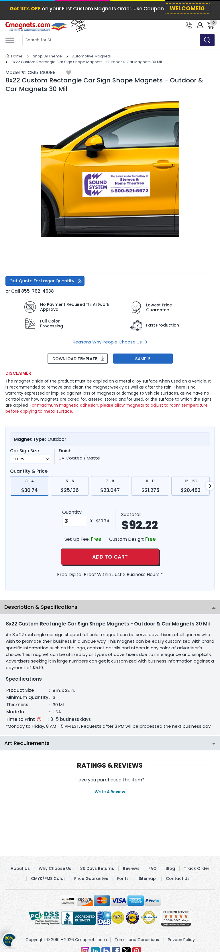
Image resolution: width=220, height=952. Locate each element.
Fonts (123, 878)
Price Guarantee (91, 878)
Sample (142, 359)
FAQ (152, 868)
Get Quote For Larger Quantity (41, 281)
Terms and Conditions (137, 940)
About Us (20, 868)
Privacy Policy (181, 940)
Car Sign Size (24, 451)
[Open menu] (9, 40)
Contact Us (178, 878)
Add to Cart (110, 556)
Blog (170, 868)
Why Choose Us (55, 868)
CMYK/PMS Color (48, 878)
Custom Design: (127, 539)
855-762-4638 (37, 291)
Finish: (66, 451)
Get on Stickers (9, 937)
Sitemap (147, 878)
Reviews (131, 868)
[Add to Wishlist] (69, 73)
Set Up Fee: (77, 539)
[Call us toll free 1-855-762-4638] (188, 24)
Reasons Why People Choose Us (107, 342)
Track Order (196, 868)
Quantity (72, 512)
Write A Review (110, 792)
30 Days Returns (97, 868)
